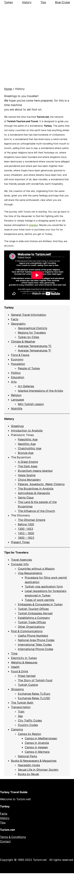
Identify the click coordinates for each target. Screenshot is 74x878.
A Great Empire (28, 461)
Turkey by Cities (28, 337)
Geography (18, 323)
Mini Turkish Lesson (31, 404)
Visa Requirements (30, 573)
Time (14, 653)
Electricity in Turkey (24, 658)
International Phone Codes (35, 649)
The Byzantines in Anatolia (35, 488)
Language (17, 399)
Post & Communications (27, 631)
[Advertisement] (37, 44)
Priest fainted (26, 676)
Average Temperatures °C (34, 346)
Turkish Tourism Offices (33, 609)
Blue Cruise (62, 2)
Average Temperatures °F (34, 350)
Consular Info (20, 564)
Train (21, 711)
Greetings (17, 426)
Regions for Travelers (32, 332)
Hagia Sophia (26, 475)
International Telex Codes (35, 644)
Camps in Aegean (36, 747)
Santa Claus (26, 497)
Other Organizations (31, 626)
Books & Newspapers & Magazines (33, 760)
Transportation (21, 707)
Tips (43, 2)
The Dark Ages (27, 466)
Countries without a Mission (36, 568)
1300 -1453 (25, 528)
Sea (20, 716)
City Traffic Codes (30, 720)
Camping (17, 729)
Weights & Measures (24, 662)
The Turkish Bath (22, 702)
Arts (14, 381)
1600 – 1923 (26, 537)
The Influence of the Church (36, 511)
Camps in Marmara (37, 751)
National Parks (27, 756)
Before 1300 (26, 524)
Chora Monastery (29, 479)
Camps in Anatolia (37, 743)
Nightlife (16, 408)
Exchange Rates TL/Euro (34, 693)
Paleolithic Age (28, 439)
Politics (15, 372)
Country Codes (28, 725)
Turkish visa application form (44, 586)
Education (17, 377)
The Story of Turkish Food (35, 680)
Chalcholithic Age (29, 448)
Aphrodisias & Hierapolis (34, 493)
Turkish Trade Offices (32, 622)
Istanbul (33, 225)
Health (15, 667)
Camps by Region (29, 734)
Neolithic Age (27, 444)
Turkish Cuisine (28, 684)
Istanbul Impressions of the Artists (40, 390)
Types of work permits (39, 600)
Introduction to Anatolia (27, 430)
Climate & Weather (23, 341)
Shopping (17, 689)
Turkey (8, 2)
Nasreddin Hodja (29, 765)
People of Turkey (29, 368)
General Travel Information (28, 314)
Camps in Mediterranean (41, 738)
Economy (17, 359)
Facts (14, 319)
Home (8, 89)
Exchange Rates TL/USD (34, 698)
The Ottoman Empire (31, 520)
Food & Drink (19, 671)
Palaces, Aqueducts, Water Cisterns (41, 484)
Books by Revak (28, 774)
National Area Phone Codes (36, 640)
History (26, 2)
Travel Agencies (21, 559)
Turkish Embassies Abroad (35, 613)
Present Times (20, 542)
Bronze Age (25, 453)
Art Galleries (26, 386)
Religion (16, 395)
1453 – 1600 (26, 533)
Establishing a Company (34, 617)
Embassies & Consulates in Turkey (40, 604)
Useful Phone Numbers (33, 635)
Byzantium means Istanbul (35, 470)
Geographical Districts (32, 328)
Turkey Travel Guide (14, 792)
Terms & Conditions (13, 837)
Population (18, 364)
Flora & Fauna (20, 355)
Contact (5, 841)
